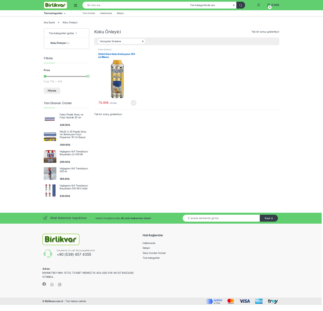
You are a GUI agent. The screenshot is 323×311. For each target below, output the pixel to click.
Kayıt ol (269, 218)
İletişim (120, 13)
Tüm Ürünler (88, 13)
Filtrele (52, 90)
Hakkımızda (106, 13)
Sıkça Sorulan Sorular (154, 253)
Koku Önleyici (105, 49)
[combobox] (135, 5)
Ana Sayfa (49, 22)
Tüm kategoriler (151, 257)
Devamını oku (131, 103)
